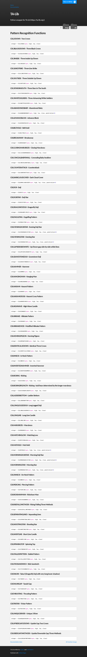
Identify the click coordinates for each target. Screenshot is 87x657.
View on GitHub (67, 2)
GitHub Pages (22, 653)
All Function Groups (71, 642)
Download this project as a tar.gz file (66, 26)
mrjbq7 (22, 649)
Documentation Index (16, 642)
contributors (30, 649)
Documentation (14, 7)
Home (12, 5)
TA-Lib (14, 14)
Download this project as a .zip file (73, 26)
